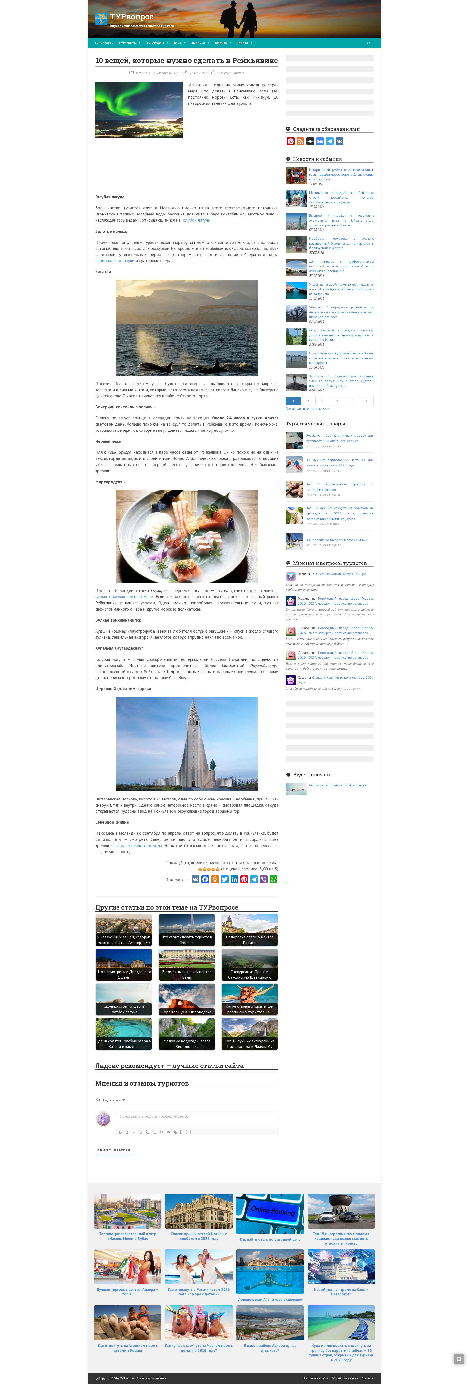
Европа (242, 43)
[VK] (195, 879)
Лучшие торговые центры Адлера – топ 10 (128, 1292)
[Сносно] (209, 869)
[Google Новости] (320, 141)
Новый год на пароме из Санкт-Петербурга (341, 1292)
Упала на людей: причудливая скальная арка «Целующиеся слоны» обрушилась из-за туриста (341, 289)
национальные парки (114, 260)
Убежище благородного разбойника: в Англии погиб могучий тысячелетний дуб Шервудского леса (341, 312)
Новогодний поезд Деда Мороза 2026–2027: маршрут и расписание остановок (336, 600)
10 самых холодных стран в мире (340, 574)
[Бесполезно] (200, 869)
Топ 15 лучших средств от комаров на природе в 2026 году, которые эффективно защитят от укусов (340, 513)
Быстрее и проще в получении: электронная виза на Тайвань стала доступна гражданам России (341, 220)
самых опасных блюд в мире (124, 596)
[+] (188, 1132)
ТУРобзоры (155, 43)
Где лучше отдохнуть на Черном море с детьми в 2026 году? (199, 1348)
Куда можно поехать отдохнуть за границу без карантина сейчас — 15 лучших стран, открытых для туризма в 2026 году (341, 1352)
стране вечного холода (139, 845)
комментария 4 (330, 524)
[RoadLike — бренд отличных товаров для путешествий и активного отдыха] (294, 440)
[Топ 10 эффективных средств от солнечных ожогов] (294, 489)
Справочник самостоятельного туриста (142, 26)
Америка (198, 43)
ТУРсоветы (127, 43)
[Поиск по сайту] (368, 43)
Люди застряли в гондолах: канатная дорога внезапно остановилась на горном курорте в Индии (341, 335)
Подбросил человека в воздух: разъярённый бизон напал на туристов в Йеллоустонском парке (341, 243)
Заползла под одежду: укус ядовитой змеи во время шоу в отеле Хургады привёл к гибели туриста (341, 381)
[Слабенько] (204, 869)
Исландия (143, 73)
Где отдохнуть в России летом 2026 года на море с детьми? (199, 1292)
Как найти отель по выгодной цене (270, 1239)
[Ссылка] (175, 1132)
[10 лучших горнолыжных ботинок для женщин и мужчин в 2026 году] (294, 464)
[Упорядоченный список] (147, 1132)
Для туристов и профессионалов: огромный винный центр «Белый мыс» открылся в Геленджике (341, 266)
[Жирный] (120, 1132)
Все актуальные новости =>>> (308, 408)
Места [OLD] (167, 73)
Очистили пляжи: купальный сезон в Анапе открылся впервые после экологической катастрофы (341, 358)
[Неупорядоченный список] (154, 1132)
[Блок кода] (168, 1132)
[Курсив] (127, 1132)
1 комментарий (330, 495)
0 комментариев (330, 446)
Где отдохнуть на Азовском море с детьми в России (128, 1348)
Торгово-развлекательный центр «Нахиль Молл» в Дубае (127, 1236)
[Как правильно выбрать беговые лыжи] (294, 541)
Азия (177, 43)
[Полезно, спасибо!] (217, 869)
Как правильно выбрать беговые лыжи (336, 540)
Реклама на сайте (316, 1378)
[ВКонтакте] (339, 141)
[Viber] (264, 879)
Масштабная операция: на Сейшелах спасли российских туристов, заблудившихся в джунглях (341, 197)
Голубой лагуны (196, 220)
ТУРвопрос (132, 16)
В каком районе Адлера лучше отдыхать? (270, 1348)
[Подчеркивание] (134, 1132)
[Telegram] (330, 141)
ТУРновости (104, 43)
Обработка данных (345, 1378)
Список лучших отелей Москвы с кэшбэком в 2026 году (199, 1236)
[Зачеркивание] (141, 1132)
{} (181, 1132)
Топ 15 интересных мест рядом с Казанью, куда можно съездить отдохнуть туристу (341, 1238)
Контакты (367, 1378)
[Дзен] (310, 141)
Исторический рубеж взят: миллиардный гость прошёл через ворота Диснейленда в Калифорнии (341, 174)
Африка (221, 43)
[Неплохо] (213, 869)
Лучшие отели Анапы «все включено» (270, 1299)
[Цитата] (161, 1132)
